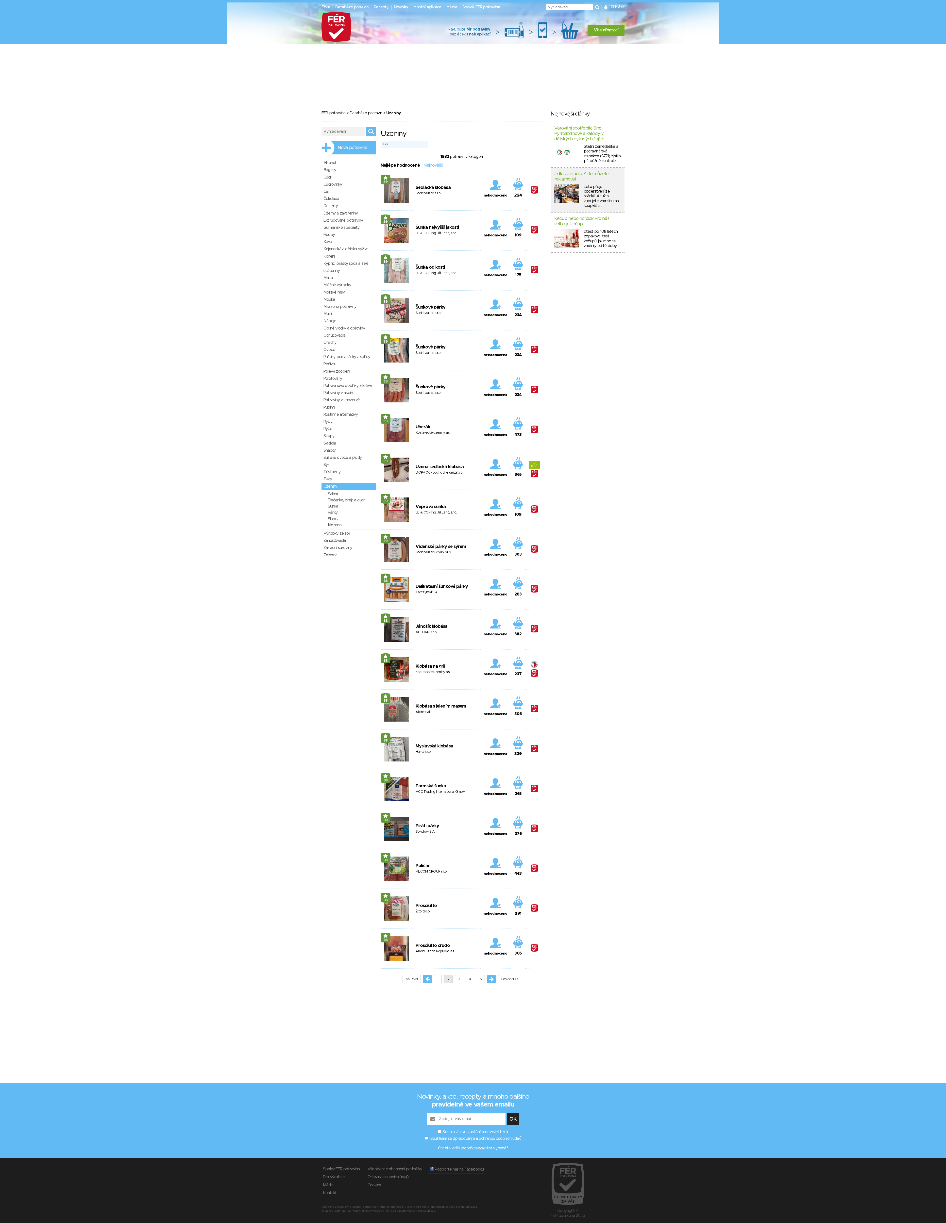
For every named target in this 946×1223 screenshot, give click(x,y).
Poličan (423, 866)
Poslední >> (509, 979)
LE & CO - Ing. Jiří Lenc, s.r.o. (436, 233)
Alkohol (329, 163)
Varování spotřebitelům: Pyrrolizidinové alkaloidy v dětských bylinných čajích (579, 133)
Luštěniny (331, 271)
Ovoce (329, 350)
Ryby (327, 422)
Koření (329, 256)
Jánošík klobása (432, 626)
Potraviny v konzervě (341, 400)
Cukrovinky (332, 184)
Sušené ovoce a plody (342, 458)
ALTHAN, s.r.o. (426, 632)
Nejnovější (432, 165)
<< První (412, 979)
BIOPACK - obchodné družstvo (439, 472)
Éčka (325, 7)
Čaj (326, 192)
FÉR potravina (333, 113)
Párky (333, 512)
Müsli (327, 314)
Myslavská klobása (434, 746)
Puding (329, 407)
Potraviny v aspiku (339, 393)
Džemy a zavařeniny (340, 213)
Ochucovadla (334, 335)
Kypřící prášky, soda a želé (345, 263)
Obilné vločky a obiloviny (344, 328)
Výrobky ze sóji (336, 533)
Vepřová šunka (431, 507)
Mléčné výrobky (337, 285)
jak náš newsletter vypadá (483, 1148)
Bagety (329, 170)
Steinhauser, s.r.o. (428, 193)
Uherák (423, 427)
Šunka (333, 506)
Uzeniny (330, 486)
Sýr (326, 465)
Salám (333, 494)
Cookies (374, 1185)
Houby (329, 235)
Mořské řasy (334, 292)
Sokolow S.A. (425, 831)
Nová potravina (352, 148)
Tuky (327, 479)
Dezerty (330, 206)
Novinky (401, 7)
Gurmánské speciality (341, 228)
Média (451, 7)
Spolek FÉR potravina (481, 7)
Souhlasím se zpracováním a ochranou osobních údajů (475, 1138)
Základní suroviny (337, 548)
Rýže (327, 429)
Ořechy (329, 343)
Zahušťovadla (334, 541)
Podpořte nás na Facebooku (459, 1169)
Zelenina (330, 555)
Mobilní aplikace (427, 7)
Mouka (329, 299)
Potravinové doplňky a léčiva (347, 386)
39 (385, 182)
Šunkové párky (430, 307)
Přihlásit (618, 7)
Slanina (333, 519)
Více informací (606, 30)
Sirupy (328, 436)
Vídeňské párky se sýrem (441, 547)
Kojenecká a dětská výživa (345, 249)
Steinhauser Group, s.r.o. (434, 552)
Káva (327, 242)
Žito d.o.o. (423, 911)
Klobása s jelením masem (441, 706)
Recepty (381, 7)
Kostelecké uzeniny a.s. (433, 432)
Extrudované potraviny (343, 220)
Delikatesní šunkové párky (442, 586)
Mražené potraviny (339, 307)
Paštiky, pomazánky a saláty (346, 357)
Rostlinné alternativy (340, 414)
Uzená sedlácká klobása (440, 467)
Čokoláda (331, 199)
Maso (328, 278)
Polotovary (332, 378)
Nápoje (329, 321)
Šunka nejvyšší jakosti (437, 227)
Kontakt (330, 1193)
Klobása (334, 525)
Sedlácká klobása (433, 187)
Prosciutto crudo (433, 945)
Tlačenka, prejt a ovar (346, 500)
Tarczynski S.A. (427, 592)
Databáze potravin (352, 7)
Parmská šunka (431, 786)
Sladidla (329, 443)
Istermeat (423, 712)
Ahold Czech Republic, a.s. (435, 951)
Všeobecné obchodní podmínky (395, 1169)
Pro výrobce (334, 1177)
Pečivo (329, 364)
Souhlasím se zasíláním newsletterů (475, 1132)
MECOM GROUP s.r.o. (431, 871)
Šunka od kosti (430, 267)
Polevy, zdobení (336, 371)
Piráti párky (427, 826)
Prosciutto (426, 906)
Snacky (329, 450)
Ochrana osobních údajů (388, 1177)
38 (386, 581)
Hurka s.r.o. (423, 752)
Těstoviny (331, 472)
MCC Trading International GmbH (440, 791)
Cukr (327, 177)
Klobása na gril (430, 666)
